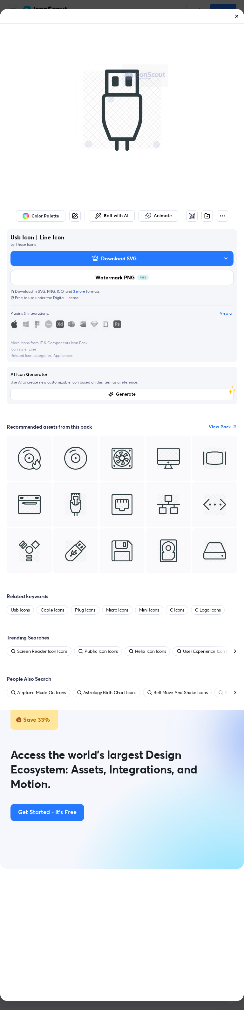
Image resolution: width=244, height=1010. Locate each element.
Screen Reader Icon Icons (42, 651)
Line (32, 349)
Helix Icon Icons (150, 651)
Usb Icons (20, 610)
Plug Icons (85, 610)
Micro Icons (117, 610)
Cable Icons (52, 610)
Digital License (66, 297)
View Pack (220, 427)
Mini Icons (149, 610)
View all (227, 313)
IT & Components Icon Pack (63, 342)
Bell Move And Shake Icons (180, 692)
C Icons (177, 610)
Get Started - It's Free (47, 812)
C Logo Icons (207, 610)
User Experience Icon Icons (209, 651)
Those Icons (26, 244)
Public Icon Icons (101, 651)
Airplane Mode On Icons (41, 692)
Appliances (62, 355)
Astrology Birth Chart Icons (110, 692)
